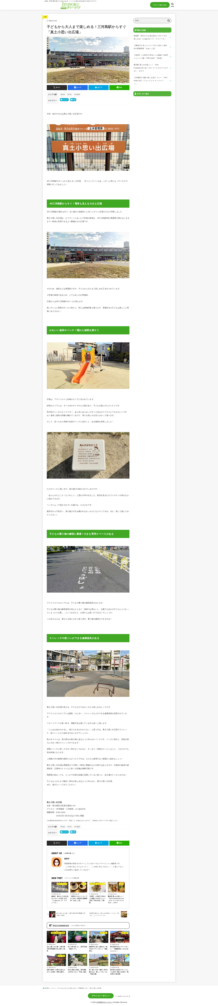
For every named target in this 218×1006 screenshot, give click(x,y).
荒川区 (69, 94)
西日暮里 (77, 94)
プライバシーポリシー (101, 996)
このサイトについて (123, 996)
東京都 (63, 94)
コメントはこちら (160, 5)
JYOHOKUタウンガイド (104, 1002)
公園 (45, 17)
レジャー (65, 99)
